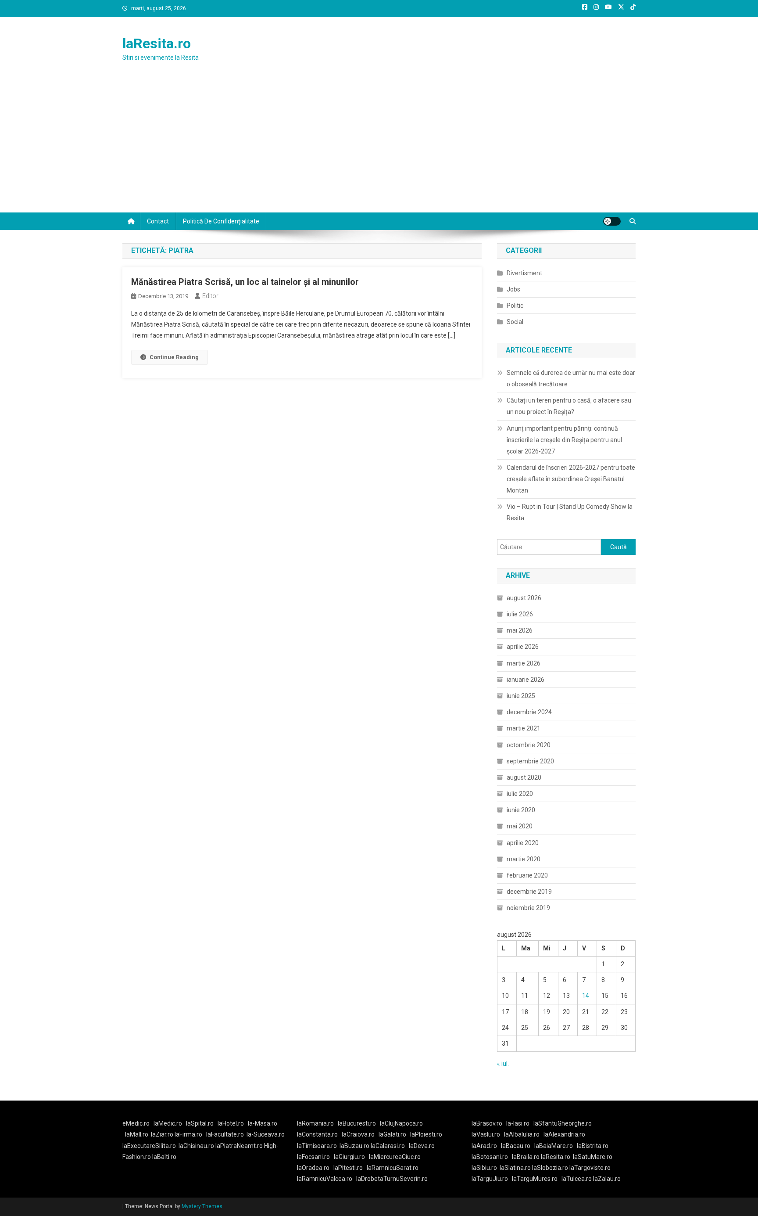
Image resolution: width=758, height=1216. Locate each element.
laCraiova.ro (358, 1134)
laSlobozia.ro (550, 1167)
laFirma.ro (188, 1134)
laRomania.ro (315, 1123)
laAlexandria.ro (564, 1134)
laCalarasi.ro (388, 1145)
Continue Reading (174, 357)
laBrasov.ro (487, 1123)
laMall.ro (136, 1134)
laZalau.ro (607, 1178)
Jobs (513, 289)
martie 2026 (523, 663)
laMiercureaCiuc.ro (395, 1156)
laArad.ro (484, 1145)
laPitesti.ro (348, 1167)
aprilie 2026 (523, 646)
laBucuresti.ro (357, 1123)
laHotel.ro (231, 1123)
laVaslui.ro (488, 1134)
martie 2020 (523, 859)
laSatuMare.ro (592, 1156)
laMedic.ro (168, 1123)
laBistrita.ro (592, 1145)
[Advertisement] (379, 146)
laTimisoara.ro (317, 1145)
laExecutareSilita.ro (149, 1145)
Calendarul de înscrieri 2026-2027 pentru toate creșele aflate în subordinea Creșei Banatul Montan (571, 479)
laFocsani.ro (313, 1156)
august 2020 (524, 777)
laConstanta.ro (317, 1134)
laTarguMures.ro (535, 1178)
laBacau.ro (515, 1145)
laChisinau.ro (196, 1145)
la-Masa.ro (262, 1123)
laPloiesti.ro (426, 1134)
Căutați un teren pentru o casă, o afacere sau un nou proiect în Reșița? (569, 406)
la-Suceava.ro (266, 1134)
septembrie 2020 (530, 761)
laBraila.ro (526, 1156)
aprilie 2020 (523, 842)
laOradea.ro (313, 1167)
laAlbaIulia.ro (522, 1134)
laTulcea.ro (577, 1178)
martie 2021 (523, 728)
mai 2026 (520, 630)
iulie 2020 (520, 793)
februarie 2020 (527, 875)
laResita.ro (156, 43)
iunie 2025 (521, 695)
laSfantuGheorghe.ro (562, 1123)
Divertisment (524, 273)
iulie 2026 (520, 614)
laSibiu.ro (484, 1167)
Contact (158, 221)
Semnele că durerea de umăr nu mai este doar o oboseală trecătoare (571, 378)
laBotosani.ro (490, 1156)
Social (515, 321)
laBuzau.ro (355, 1145)
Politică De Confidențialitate (221, 221)
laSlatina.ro (515, 1167)
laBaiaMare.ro (553, 1145)
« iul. (503, 1063)
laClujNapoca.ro (401, 1123)
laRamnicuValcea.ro (324, 1178)
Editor (210, 295)
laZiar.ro (163, 1134)
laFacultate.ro (225, 1134)
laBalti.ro (164, 1156)
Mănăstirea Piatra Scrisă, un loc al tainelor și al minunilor (245, 282)
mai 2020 (520, 826)
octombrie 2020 (529, 744)
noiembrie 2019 (528, 907)
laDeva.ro (422, 1145)
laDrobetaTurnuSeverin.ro (392, 1178)
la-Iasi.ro (517, 1123)
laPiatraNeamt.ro (239, 1145)
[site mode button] (612, 221)
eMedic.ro (136, 1123)
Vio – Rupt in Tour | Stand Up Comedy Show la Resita (570, 512)
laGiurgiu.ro (351, 1156)
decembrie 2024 (529, 712)
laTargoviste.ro (590, 1167)
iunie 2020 (521, 809)
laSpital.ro (200, 1123)
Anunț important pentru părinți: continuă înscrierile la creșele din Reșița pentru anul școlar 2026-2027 (564, 440)
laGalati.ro (392, 1134)
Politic (515, 305)
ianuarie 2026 (525, 679)
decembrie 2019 (529, 891)
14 (585, 995)
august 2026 (524, 597)
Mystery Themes (202, 1206)
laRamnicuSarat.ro (392, 1167)
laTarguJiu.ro (492, 1178)
